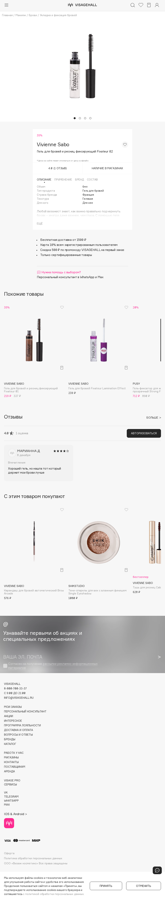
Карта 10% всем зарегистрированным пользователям (79, 245)
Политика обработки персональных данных (33, 858)
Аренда (9, 771)
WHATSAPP (11, 800)
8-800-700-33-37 (15, 688)
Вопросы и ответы (18, 734)
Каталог (10, 743)
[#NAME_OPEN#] (157, 870)
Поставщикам (14, 766)
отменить (143, 885)
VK (6, 792)
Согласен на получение (53, 666)
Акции (8, 716)
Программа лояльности (22, 725)
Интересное (13, 720)
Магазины (11, 757)
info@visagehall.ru (19, 697)
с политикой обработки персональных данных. (53, 894)
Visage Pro (12, 780)
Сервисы (10, 784)
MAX (7, 804)
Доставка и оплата (18, 730)
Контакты (11, 762)
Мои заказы (13, 706)
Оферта (9, 853)
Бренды (9, 739)
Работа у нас (14, 752)
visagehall (12, 683)
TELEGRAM (11, 796)
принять (106, 885)
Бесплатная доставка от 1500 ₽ (63, 240)
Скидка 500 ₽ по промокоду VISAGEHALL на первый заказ (82, 250)
